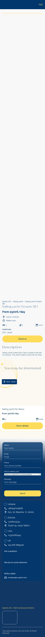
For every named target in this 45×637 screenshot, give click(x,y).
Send (22, 493)
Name (7, 445)
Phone (7, 463)
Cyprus (8, 317)
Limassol (15, 317)
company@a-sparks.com (17, 577)
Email (6, 454)
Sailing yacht (18, 301)
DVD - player (7, 332)
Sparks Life (6, 301)
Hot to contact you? (12, 471)
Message (7, 479)
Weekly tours (11, 320)
